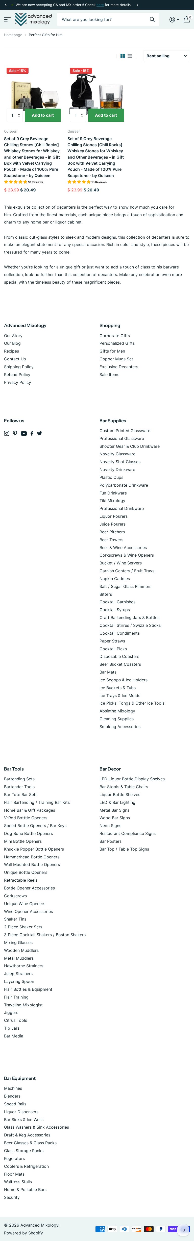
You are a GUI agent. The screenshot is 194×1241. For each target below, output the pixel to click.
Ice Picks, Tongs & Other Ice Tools (132, 703)
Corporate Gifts (115, 335)
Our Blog (12, 343)
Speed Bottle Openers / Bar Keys (35, 825)
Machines (13, 1088)
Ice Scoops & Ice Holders (124, 679)
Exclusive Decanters (119, 366)
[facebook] (32, 433)
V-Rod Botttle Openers (25, 817)
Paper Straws (112, 640)
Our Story (13, 335)
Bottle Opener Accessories (29, 887)
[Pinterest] (15, 433)
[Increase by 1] (20, 110)
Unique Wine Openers (24, 903)
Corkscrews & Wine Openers (127, 555)
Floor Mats (14, 1174)
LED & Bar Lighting (117, 802)
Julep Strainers (18, 973)
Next (137, 5)
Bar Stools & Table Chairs (124, 786)
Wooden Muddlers (21, 950)
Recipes (11, 351)
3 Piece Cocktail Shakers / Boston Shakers (45, 934)
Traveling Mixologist (23, 1004)
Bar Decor (110, 769)
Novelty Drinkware (117, 469)
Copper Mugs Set (116, 358)
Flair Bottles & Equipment (28, 989)
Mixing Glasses (18, 942)
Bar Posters (111, 841)
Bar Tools (14, 769)
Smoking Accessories (120, 726)
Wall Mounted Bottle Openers (32, 864)
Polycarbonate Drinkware (124, 485)
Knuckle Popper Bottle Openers (34, 849)
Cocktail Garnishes (117, 601)
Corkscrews (15, 895)
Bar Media (13, 1035)
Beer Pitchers (112, 531)
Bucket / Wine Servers (121, 562)
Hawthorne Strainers (23, 965)
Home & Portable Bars (25, 1189)
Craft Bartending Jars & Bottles (129, 617)
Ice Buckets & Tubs (118, 687)
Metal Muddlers (19, 958)
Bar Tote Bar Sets (20, 794)
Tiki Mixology (112, 500)
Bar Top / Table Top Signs (124, 849)
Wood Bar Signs (115, 817)
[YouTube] (24, 433)
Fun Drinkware (113, 492)
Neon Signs (110, 825)
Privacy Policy (17, 382)
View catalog (7, 19)
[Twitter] (39, 433)
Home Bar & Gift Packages (29, 810)
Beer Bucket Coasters (120, 664)
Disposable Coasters (119, 656)
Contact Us (15, 358)
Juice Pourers (113, 524)
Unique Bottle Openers (25, 872)
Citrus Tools (15, 1020)
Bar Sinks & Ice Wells (23, 1119)
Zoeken (152, 19)
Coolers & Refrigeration (26, 1166)
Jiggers (11, 1012)
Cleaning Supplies (117, 718)
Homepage (13, 35)
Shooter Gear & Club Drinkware (130, 446)
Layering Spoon (19, 981)
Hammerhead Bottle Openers (31, 856)
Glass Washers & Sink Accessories (36, 1127)
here (100, 5)
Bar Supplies (113, 421)
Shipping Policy (19, 366)
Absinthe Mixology (117, 710)
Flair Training (16, 997)
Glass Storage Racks (23, 1150)
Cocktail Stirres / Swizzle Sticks (130, 625)
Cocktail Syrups (115, 609)
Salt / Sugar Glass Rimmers (125, 586)
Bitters (106, 594)
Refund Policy (17, 374)
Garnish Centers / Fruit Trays (127, 570)
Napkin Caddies (115, 578)
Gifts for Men (112, 351)
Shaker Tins (15, 919)
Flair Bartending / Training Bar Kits (37, 802)
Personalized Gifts (117, 343)
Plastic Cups (111, 477)
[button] (5, 5)
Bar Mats (108, 672)
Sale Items (109, 374)
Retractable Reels (20, 880)
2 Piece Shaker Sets (23, 926)
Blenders (12, 1096)
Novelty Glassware (117, 453)
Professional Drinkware (122, 508)
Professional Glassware (122, 438)
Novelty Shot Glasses (120, 461)
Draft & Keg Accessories (27, 1134)
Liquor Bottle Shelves (120, 794)
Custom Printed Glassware (125, 430)
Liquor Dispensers (21, 1111)
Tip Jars (11, 1028)
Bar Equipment (20, 1078)
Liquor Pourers (114, 516)
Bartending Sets (19, 778)
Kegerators (14, 1158)
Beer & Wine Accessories (123, 547)
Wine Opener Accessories (28, 911)
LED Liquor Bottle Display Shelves (132, 778)
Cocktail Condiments (120, 633)
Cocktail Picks (113, 648)
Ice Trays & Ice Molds (120, 695)
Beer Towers (111, 539)
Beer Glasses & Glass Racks (30, 1142)
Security (12, 1197)
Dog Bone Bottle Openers (28, 833)
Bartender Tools (19, 786)
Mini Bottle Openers (23, 841)
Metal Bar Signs (114, 810)
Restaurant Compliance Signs (128, 833)
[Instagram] (6, 433)
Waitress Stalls (18, 1181)
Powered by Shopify (23, 1232)
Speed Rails (15, 1103)
